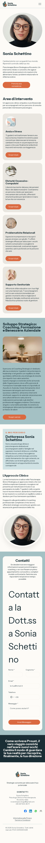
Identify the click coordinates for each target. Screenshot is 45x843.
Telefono (12, 692)
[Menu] (39, 4)
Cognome (30, 670)
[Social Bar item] (25, 811)
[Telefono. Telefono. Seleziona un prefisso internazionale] (12, 697)
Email (11, 681)
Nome (11, 670)
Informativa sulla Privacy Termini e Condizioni (22, 819)
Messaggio (13, 704)
